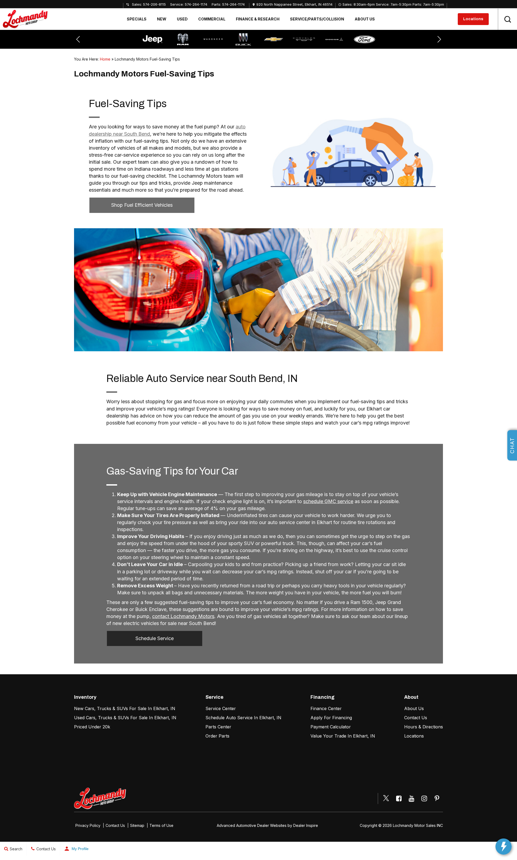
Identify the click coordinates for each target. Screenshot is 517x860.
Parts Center (218, 726)
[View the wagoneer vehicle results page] (183, 39)
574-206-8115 (154, 4)
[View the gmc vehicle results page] (364, 39)
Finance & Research (258, 19)
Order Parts (217, 736)
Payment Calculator (330, 726)
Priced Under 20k (92, 726)
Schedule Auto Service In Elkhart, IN (243, 717)
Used (182, 19)
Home (105, 59)
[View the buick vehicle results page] (213, 39)
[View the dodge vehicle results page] (304, 39)
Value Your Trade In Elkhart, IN (342, 736)
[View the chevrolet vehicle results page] (243, 39)
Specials (136, 19)
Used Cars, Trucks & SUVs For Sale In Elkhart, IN (125, 717)
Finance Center (326, 708)
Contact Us (415, 717)
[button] (507, 19)
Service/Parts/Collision (317, 19)
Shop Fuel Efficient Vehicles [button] (142, 205)
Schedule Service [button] (154, 638)
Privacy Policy (87, 825)
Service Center (220, 708)
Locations (473, 19)
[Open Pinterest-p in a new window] (436, 798)
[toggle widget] (503, 846)
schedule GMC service (328, 501)
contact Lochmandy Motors (183, 616)
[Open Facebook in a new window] (398, 798)
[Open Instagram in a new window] (424, 798)
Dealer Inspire (305, 825)
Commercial (211, 19)
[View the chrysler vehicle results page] (273, 39)
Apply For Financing (331, 717)
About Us (365, 19)
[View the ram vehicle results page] (152, 39)
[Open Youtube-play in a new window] (411, 798)
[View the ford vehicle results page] (334, 39)
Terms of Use (161, 825)
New (161, 19)
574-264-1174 (196, 4)
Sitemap (137, 825)
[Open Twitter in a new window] (386, 798)
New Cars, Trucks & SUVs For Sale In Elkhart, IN (124, 708)
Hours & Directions (423, 726)
